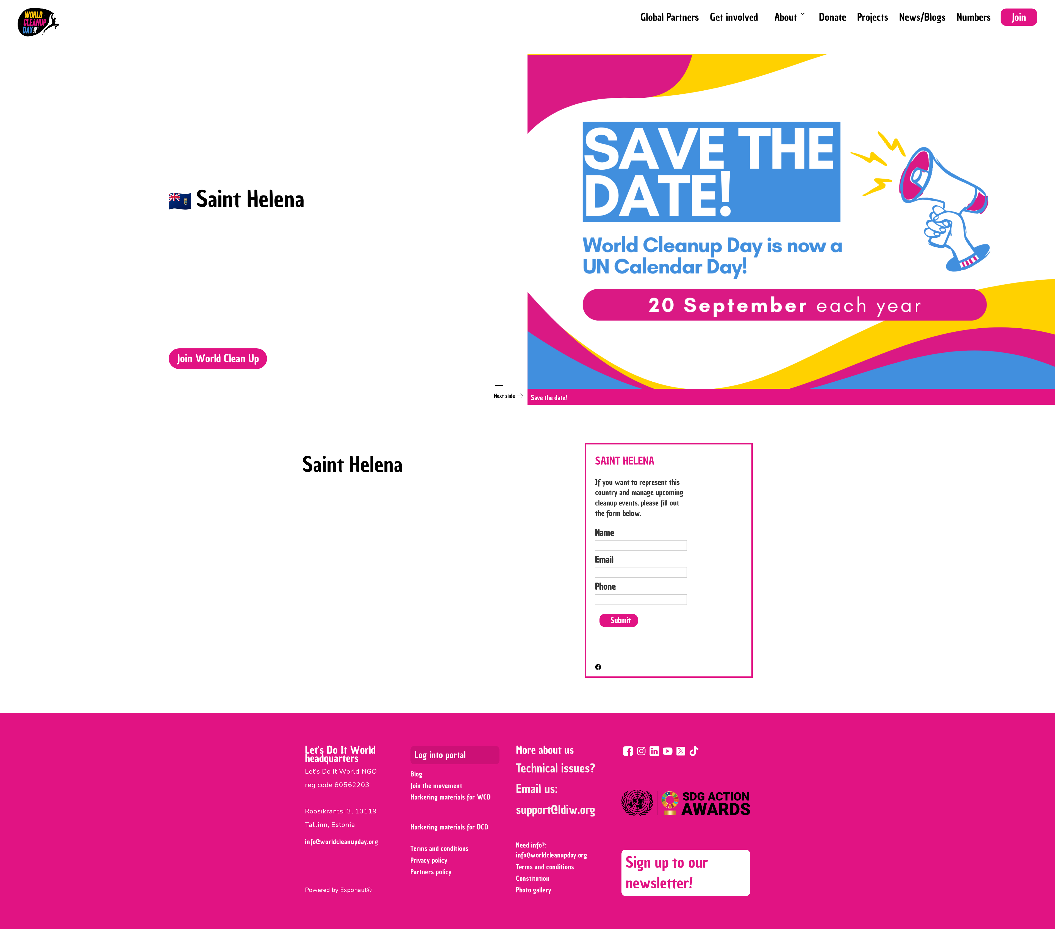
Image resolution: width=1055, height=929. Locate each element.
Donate (832, 17)
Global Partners (669, 17)
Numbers (974, 17)
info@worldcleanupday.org (341, 841)
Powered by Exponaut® (338, 890)
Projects (872, 17)
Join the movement (436, 785)
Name (604, 533)
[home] (38, 22)
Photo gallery (533, 889)
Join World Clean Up (218, 358)
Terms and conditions (439, 848)
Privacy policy (429, 860)
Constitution (532, 878)
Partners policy (431, 871)
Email (604, 559)
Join (1019, 17)
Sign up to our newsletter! (667, 872)
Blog (416, 774)
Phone (605, 586)
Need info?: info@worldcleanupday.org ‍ (552, 850)
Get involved (734, 17)
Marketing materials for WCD (450, 797)
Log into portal (440, 755)
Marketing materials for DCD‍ (449, 827)
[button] (789, 16)
